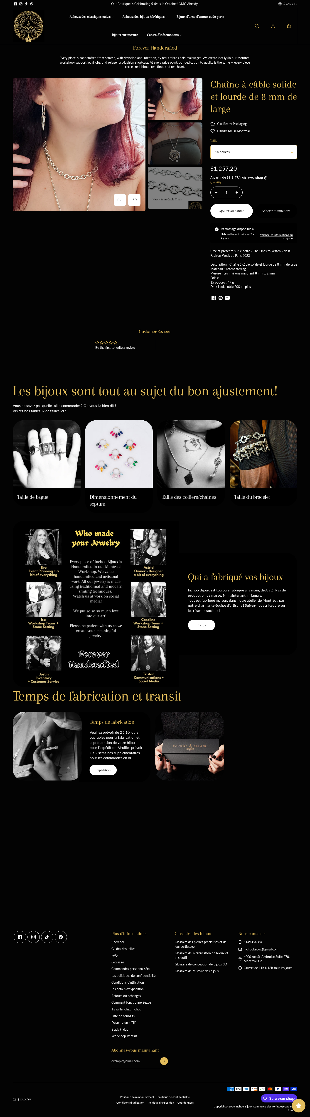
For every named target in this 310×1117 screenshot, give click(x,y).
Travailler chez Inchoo (126, 1009)
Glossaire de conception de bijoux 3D (201, 964)
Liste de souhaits (123, 1016)
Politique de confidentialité (173, 1097)
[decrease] (216, 192)
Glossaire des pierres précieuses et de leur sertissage (200, 944)
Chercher (117, 942)
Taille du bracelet (252, 497)
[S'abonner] (164, 1061)
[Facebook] (15, 4)
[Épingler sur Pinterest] (220, 297)
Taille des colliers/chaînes (189, 497)
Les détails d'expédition (127, 989)
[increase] (236, 192)
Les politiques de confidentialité (133, 975)
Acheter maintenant (276, 211)
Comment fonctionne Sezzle (131, 1002)
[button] (289, 25)
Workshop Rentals (124, 1036)
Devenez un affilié (123, 1023)
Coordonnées (185, 1102)
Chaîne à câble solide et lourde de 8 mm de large (253, 96)
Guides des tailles (123, 949)
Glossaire (117, 962)
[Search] (256, 25)
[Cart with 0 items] (289, 25)
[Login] (273, 25)
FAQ (114, 955)
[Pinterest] (31, 4)
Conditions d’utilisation (130, 1102)
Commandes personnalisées (130, 969)
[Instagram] (21, 4)
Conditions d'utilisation (127, 982)
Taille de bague (32, 497)
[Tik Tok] (26, 4)
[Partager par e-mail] (227, 297)
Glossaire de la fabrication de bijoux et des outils (201, 955)
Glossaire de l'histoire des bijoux (197, 971)
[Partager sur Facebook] (213, 297)
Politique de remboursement (137, 1097)
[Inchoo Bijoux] (28, 26)
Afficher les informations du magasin (276, 236)
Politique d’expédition (161, 1102)
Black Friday (119, 1029)
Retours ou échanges (126, 996)
